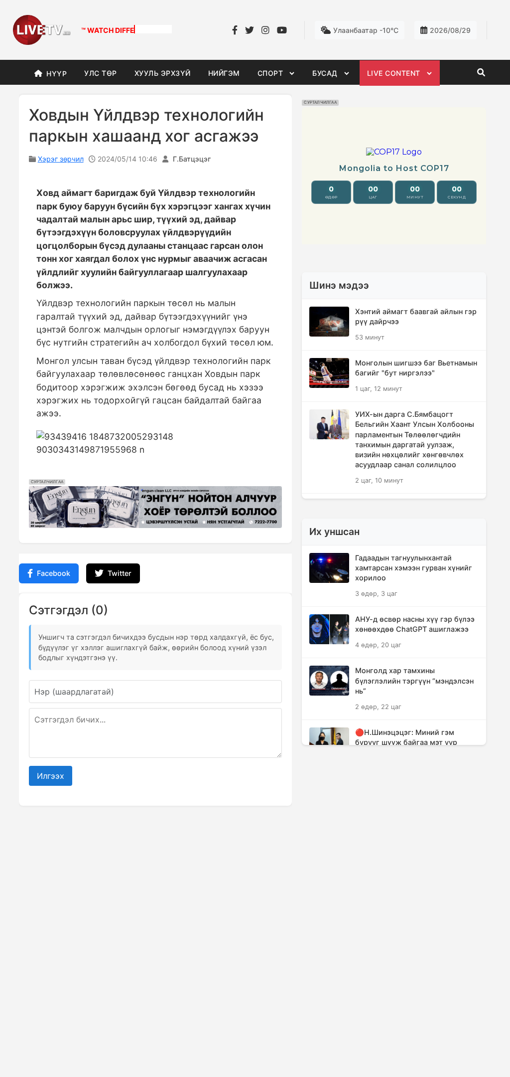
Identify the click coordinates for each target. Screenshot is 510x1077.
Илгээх (50, 776)
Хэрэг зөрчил (61, 159)
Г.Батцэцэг (192, 159)
